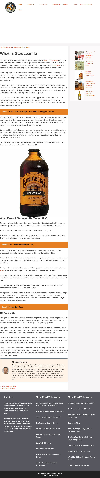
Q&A (20, 10)
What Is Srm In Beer (8, 388)
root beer (56, 65)
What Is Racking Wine (9, 386)
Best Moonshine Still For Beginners (81, 445)
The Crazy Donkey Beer (45, 449)
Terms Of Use (51, 473)
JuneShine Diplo (74, 423)
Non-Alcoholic (86, 5)
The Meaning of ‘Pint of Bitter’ (79, 409)
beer (45, 60)
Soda (27, 47)
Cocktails (43, 5)
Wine (75, 5)
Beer (20, 5)
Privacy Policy (42, 473)
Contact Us (59, 473)
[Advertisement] (50, 29)
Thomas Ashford (19, 362)
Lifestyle (56, 5)
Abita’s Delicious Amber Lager (79, 451)
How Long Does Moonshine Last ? (48, 417)
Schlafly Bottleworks (43, 443)
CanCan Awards (6, 47)
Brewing (31, 5)
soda (2, 270)
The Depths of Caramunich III (46, 423)
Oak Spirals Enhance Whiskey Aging (90, 73)
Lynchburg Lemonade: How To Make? (81, 403)
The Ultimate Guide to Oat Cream (89, 63)
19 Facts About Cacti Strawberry (48, 429)
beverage (54, 60)
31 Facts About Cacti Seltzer (78, 465)
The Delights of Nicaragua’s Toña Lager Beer (90, 93)
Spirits (65, 5)
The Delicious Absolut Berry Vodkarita (50, 411)
